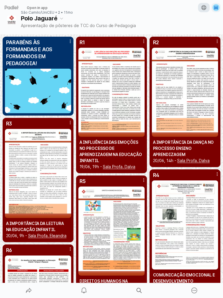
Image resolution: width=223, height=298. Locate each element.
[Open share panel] (29, 290)
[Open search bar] (139, 290)
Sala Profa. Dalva (119, 166)
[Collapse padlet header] (61, 18)
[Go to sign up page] (216, 7)
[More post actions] (66, 44)
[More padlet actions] (194, 290)
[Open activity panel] (84, 290)
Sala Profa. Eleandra (47, 235)
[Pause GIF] (66, 108)
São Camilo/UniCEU (37, 12)
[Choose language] (204, 7)
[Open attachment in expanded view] (38, 91)
